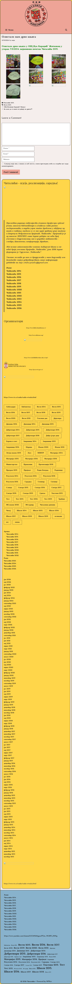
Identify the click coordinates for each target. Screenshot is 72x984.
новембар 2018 (9, 710)
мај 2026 (7, 582)
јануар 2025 (8, 590)
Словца (9, 488)
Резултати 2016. (31, 476)
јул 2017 (7, 745)
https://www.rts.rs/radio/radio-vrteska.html (20, 397)
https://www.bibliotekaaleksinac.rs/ (36, 328)
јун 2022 (7, 619)
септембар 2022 (10, 617)
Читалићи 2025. (14, 305)
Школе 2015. (38, 511)
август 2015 (8, 806)
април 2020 (8, 667)
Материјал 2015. (12, 459)
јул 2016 (7, 777)
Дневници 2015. (48, 424)
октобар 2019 (9, 681)
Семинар (41, 482)
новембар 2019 (9, 678)
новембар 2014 (9, 830)
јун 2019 (7, 691)
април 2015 (8, 817)
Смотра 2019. (28, 493)
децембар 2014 (9, 827)
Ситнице (54, 482)
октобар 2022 (9, 614)
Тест (8, 499)
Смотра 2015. (23, 488)
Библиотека (26, 407)
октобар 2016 (9, 769)
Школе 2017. (11, 516)
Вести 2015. (7, 105)
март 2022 (8, 625)
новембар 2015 (9, 798)
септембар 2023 (10, 603)
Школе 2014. (22, 511)
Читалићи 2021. (13, 293)
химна (17, 522)
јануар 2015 (8, 825)
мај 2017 (7, 750)
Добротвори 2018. (33, 436)
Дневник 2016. (11, 424)
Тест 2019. (48, 499)
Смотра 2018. (11, 493)
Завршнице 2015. (49, 441)
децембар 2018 (9, 707)
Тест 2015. (20, 499)
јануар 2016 (8, 793)
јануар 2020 (9, 675)
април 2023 (8, 609)
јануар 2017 (8, 761)
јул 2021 (7, 638)
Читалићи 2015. (9, 103)
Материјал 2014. (56, 453)
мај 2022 (7, 622)
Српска (42, 493)
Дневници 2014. (30, 424)
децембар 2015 (9, 795)
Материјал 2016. (31, 459)
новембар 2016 (9, 766)
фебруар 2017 (9, 758)
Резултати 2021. (12, 482)
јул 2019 (7, 689)
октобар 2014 (9, 833)
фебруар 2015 (9, 822)
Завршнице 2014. (30, 441)
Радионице (59, 470)
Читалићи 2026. (14, 308)
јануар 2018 (8, 729)
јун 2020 (7, 662)
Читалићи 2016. (13, 277)
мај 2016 (7, 782)
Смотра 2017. (56, 488)
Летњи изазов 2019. (13, 453)
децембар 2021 (9, 633)
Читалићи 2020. (14, 290)
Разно (9, 268)
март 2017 (8, 755)
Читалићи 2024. (14, 302)
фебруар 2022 (9, 627)
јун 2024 (7, 593)
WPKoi (49, 981)
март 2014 (8, 849)
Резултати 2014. (12, 476)
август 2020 (8, 657)
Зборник (29, 447)
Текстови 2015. (57, 493)
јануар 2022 (8, 630)
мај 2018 (7, 718)
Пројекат (27, 470)
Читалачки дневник (47, 505)
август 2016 (8, 774)
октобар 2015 (9, 801)
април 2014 (8, 846)
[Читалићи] (36, 15)
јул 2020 (7, 659)
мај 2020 (7, 665)
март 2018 (8, 723)
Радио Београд (42, 470)
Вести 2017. (25, 412)
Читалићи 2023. (14, 299)
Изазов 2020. (43, 447)
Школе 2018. (27, 516)
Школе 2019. (43, 516)
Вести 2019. (56, 412)
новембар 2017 (9, 734)
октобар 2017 (9, 737)
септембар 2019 (10, 683)
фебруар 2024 (9, 598)
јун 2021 (7, 641)
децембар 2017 (9, 731)
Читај (8, 511)
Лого (29, 453)
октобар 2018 (9, 713)
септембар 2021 (10, 635)
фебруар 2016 (9, 790)
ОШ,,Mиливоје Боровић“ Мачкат (14, 107)
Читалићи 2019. (13, 287)
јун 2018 (7, 715)
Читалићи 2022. (14, 296)
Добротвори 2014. (13, 430)
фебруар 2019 (9, 702)
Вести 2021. (26, 418)
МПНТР (41, 453)
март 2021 (8, 649)
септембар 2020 (10, 654)
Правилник (28, 464)
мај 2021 (7, 643)
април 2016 (8, 785)
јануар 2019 (8, 705)
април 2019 (8, 697)
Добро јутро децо (52, 436)
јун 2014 (7, 841)
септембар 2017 (10, 739)
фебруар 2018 (9, 726)
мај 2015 (7, 814)
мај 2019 (7, 694)
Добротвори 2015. (33, 430)
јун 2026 (7, 579)
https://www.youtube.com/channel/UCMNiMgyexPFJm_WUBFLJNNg (30, 936)
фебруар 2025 (9, 587)
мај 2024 (7, 595)
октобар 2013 (9, 857)
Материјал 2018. (50, 459)
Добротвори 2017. (13, 436)
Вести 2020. (11, 418)
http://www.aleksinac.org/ (36, 335)
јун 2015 (7, 811)
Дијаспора (57, 418)
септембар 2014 (10, 835)
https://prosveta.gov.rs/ (36, 369)
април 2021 (8, 646)
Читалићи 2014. (13, 271)
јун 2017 (7, 747)
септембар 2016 (10, 771)
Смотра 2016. (40, 488)
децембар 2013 (9, 851)
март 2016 (8, 787)
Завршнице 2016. (12, 447)
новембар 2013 (9, 854)
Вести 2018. (41, 412)
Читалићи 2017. (13, 280)
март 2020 (8, 670)
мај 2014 (7, 843)
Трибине (61, 499)
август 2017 (8, 742)
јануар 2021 (8, 651)
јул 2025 (7, 585)
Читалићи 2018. (13, 284)
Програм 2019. (12, 470)
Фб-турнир (30, 505)
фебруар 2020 (9, 673)
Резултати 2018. (49, 476)
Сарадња (28, 482)
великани (58, 516)
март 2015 (8, 819)
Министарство (11, 464)
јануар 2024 (8, 601)
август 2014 (8, 838)
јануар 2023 (8, 611)
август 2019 (8, 686)
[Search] (66, 29)
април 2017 (8, 753)
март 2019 (8, 699)
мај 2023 (7, 606)
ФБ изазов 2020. (12, 505)
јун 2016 (7, 779)
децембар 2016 (9, 763)
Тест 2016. (34, 499)
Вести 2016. (10, 412)
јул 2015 (7, 809)
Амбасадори (10, 407)
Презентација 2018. (46, 464)
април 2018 (8, 721)
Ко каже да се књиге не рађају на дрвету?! (18, 109)
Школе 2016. (54, 511)
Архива (7, 531)
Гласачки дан (42, 418)
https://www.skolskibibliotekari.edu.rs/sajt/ (36, 357)
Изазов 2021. (60, 447)
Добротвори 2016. (53, 430)
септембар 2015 (10, 803)
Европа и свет (11, 441)
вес (7, 522)
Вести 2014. (41, 407)
